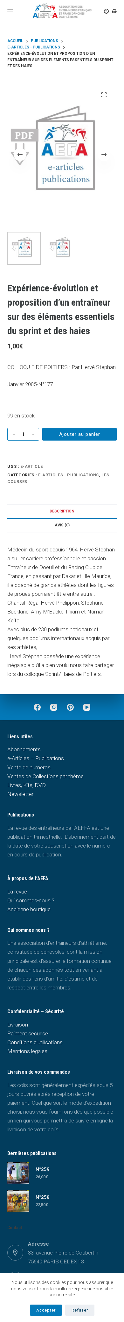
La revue (17, 891)
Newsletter (20, 794)
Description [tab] (62, 511)
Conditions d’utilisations (35, 1042)
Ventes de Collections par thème (45, 776)
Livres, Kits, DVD (26, 785)
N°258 (43, 1197)
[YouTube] (86, 707)
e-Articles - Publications (68, 475)
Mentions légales (27, 1051)
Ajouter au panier (79, 434)
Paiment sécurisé (27, 1033)
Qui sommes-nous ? (30, 900)
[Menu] (10, 11)
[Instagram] (53, 707)
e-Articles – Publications (35, 758)
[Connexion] (106, 11)
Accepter (46, 1310)
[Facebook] (37, 707)
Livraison (17, 1024)
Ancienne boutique (29, 909)
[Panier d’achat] (114, 11)
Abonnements (24, 749)
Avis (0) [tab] (62, 525)
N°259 (43, 1169)
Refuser (80, 1310)
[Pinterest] (70, 707)
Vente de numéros (29, 767)
